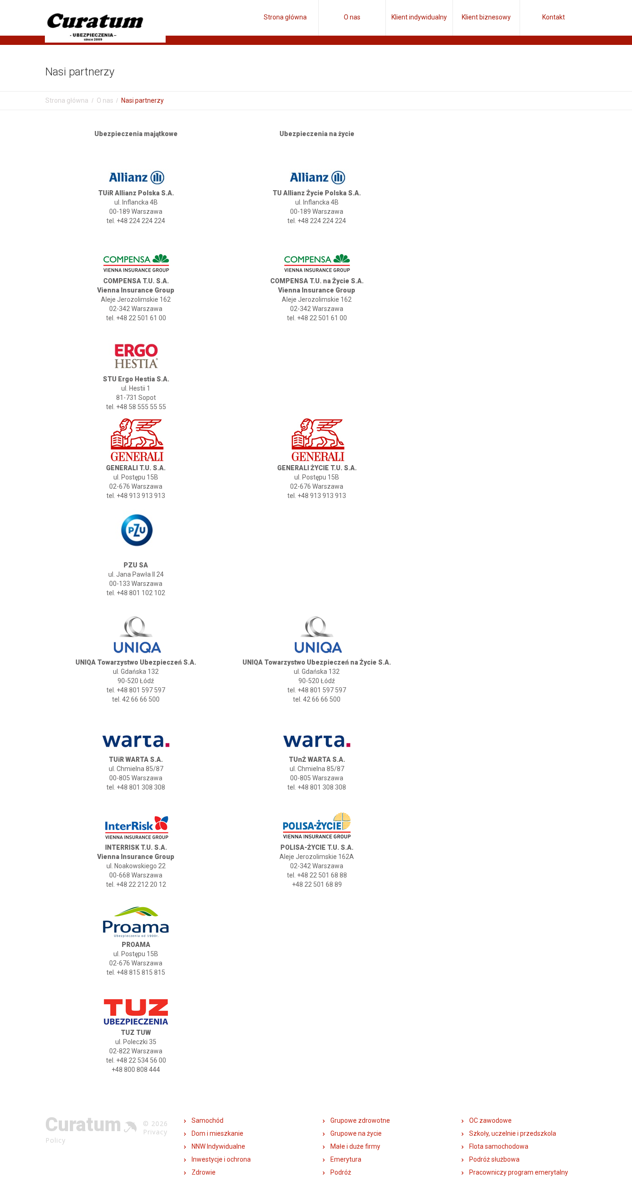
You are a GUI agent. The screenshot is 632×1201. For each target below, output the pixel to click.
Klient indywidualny (419, 17)
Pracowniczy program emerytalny (518, 1172)
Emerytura (345, 1159)
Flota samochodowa (498, 1146)
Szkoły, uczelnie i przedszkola (512, 1133)
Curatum (83, 1124)
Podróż (340, 1172)
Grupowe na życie (356, 1133)
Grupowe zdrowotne (360, 1120)
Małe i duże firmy (355, 1146)
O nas (352, 17)
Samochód (207, 1120)
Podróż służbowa (494, 1159)
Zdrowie (204, 1172)
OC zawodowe (490, 1120)
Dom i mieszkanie (217, 1133)
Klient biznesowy (486, 17)
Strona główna (285, 17)
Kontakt (553, 17)
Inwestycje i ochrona (221, 1159)
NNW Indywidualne (218, 1146)
